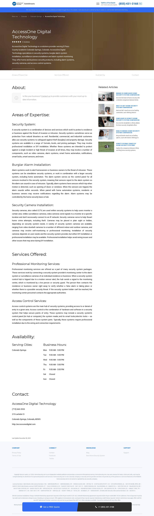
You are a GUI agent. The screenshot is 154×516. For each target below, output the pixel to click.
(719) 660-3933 (18, 409)
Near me (15, 16)
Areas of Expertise (19, 75)
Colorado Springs (36, 16)
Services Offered (61, 75)
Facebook (52, 455)
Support (126, 453)
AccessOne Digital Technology (55, 16)
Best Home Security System (95, 455)
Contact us (45, 96)
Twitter (51, 458)
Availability (100, 75)
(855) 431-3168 (128, 3)
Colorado (24, 16)
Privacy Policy (16, 453)
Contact (135, 75)
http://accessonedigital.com (24, 424)
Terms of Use (16, 455)
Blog (87, 453)
